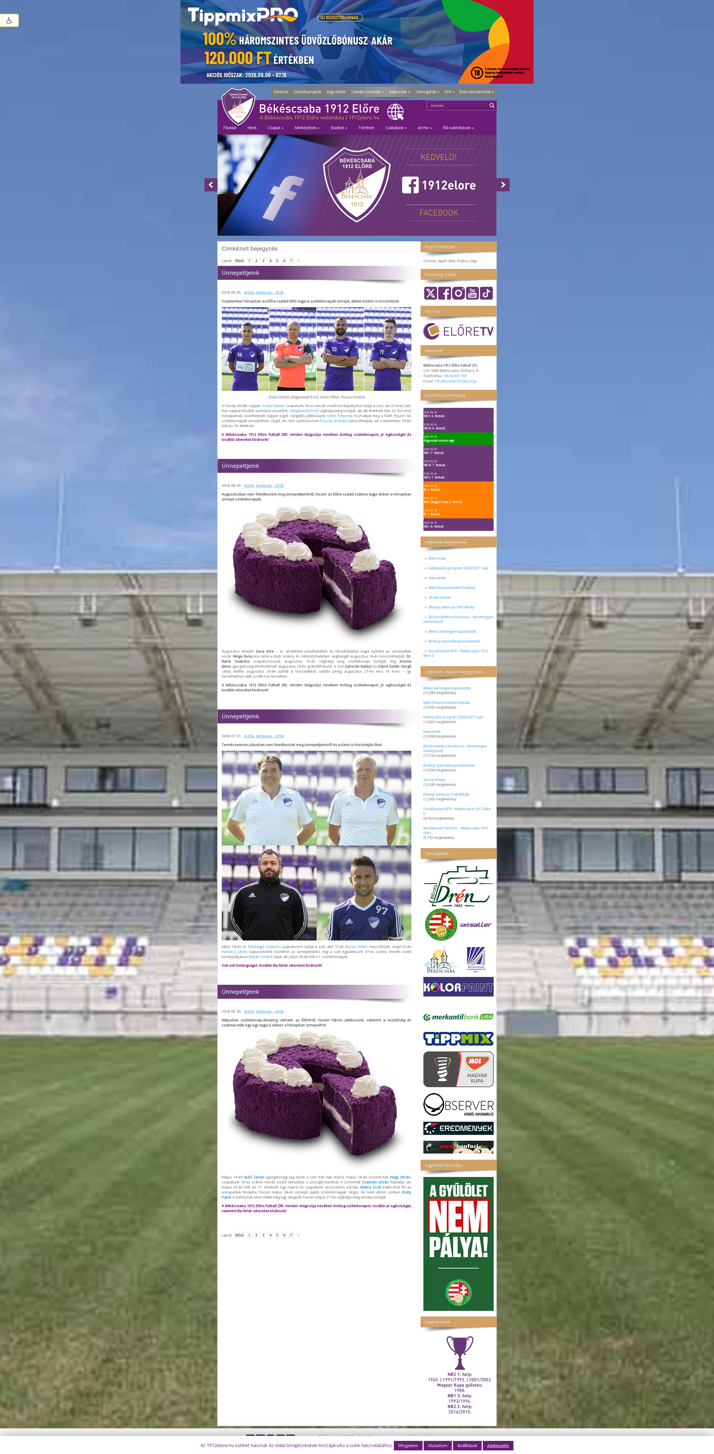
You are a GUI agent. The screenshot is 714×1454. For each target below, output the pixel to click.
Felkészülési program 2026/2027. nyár (459, 568)
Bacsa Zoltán (356, 946)
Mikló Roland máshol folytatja (452, 587)
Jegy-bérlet (336, 91)
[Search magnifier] (492, 105)
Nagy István (400, 1176)
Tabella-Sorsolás (367, 91)
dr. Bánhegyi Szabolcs (262, 946)
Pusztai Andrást (333, 420)
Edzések (281, 91)
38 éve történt (440, 597)
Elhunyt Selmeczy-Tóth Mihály (451, 607)
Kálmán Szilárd (259, 956)
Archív (249, 292)
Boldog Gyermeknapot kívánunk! (454, 641)
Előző (239, 260)
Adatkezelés (498, 1445)
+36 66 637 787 (455, 376)
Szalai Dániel (273, 405)
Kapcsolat (399, 91)
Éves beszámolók (476, 91)
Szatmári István (375, 1182)
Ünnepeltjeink (240, 272)
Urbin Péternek (340, 415)
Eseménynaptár (307, 91)
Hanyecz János (235, 951)
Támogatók (427, 91)
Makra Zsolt (370, 1187)
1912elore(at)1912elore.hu (456, 381)
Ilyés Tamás (254, 1176)
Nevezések (437, 578)
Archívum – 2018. (270, 292)
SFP (449, 91)
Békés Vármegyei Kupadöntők (452, 631)
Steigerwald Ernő (304, 410)
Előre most (437, 558)
